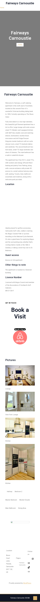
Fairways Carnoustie (20, 3)
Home (2, 8)
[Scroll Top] (35, 598)
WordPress (27, 583)
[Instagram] (33, 559)
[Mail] (31, 563)
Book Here (20, 329)
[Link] (31, 571)
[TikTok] (31, 567)
